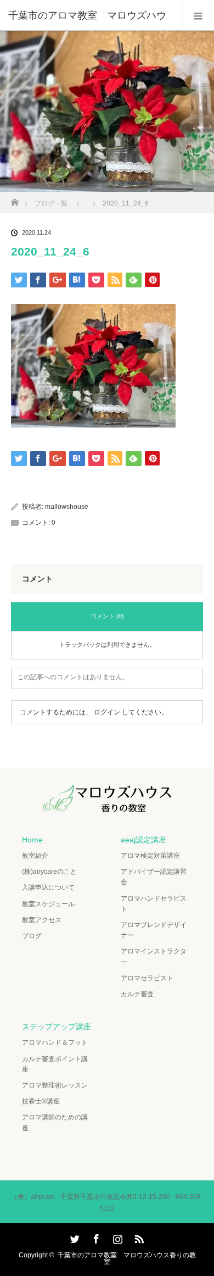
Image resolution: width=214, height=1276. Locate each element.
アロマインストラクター (154, 956)
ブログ (32, 936)
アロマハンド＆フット (55, 1042)
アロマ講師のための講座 (55, 1122)
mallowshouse (66, 507)
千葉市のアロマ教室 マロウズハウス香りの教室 (127, 1258)
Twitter (73, 1237)
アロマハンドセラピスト (154, 904)
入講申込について (48, 887)
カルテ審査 (137, 994)
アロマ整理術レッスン (55, 1085)
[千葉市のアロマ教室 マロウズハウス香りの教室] (107, 804)
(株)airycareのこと (49, 871)
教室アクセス (41, 920)
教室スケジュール (48, 904)
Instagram (116, 1237)
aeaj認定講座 (143, 839)
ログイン (107, 712)
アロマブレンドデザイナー (154, 930)
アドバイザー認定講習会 (154, 877)
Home (32, 839)
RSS (137, 1237)
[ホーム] (14, 199)
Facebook (95, 1237)
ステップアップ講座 (56, 1026)
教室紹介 (35, 855)
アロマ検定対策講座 (150, 855)
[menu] (198, 15)
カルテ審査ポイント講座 (55, 1064)
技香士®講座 (41, 1101)
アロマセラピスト (147, 978)
